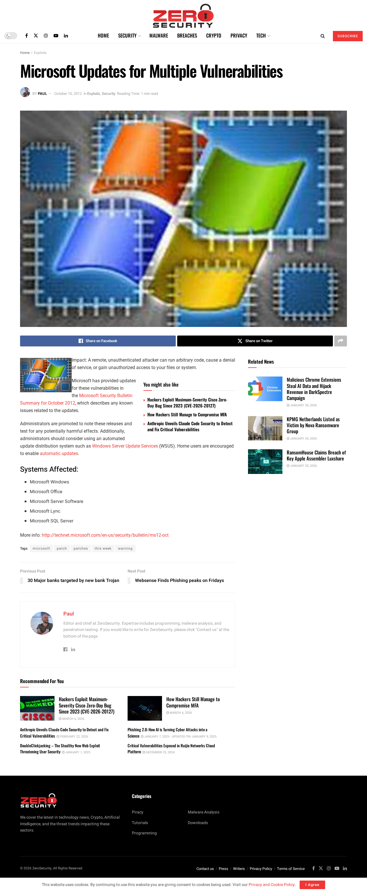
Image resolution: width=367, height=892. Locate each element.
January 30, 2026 (303, 405)
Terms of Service (291, 868)
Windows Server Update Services (125, 446)
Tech (261, 35)
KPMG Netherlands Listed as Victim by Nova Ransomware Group (313, 425)
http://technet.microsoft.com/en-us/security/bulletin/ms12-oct (105, 535)
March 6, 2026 (72, 718)
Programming (144, 833)
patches (81, 548)
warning (125, 548)
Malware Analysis (203, 812)
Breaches (187, 35)
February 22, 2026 (73, 736)
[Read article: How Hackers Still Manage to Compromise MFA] (145, 708)
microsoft (41, 548)
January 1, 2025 (77, 752)
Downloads (198, 823)
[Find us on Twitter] (36, 36)
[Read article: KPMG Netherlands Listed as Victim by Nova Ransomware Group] (265, 428)
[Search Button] (323, 36)
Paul (42, 93)
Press (223, 868)
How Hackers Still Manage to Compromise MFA (187, 414)
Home (103, 35)
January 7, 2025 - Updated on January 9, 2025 (179, 736)
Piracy (137, 812)
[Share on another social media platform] (340, 341)
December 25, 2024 (160, 752)
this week (103, 548)
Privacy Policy (261, 868)
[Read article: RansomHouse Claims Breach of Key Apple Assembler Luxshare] (265, 461)
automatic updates (59, 453)
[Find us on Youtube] (56, 36)
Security (127, 35)
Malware (158, 35)
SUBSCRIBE (347, 36)
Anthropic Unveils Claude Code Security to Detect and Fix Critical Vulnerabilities (190, 426)
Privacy (239, 35)
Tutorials (140, 823)
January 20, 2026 (303, 465)
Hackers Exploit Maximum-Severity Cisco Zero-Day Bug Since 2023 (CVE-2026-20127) (187, 402)
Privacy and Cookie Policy (272, 885)
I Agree (312, 884)
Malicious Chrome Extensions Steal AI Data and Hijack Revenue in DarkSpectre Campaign (314, 388)
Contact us (205, 868)
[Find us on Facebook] (26, 36)
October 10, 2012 (68, 93)
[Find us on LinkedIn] (66, 36)
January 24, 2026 (303, 438)
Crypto (213, 35)
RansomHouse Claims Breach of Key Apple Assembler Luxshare (316, 455)
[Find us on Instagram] (46, 36)
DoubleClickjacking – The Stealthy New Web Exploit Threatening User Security (60, 748)
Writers (239, 868)
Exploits (40, 52)
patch (62, 548)
